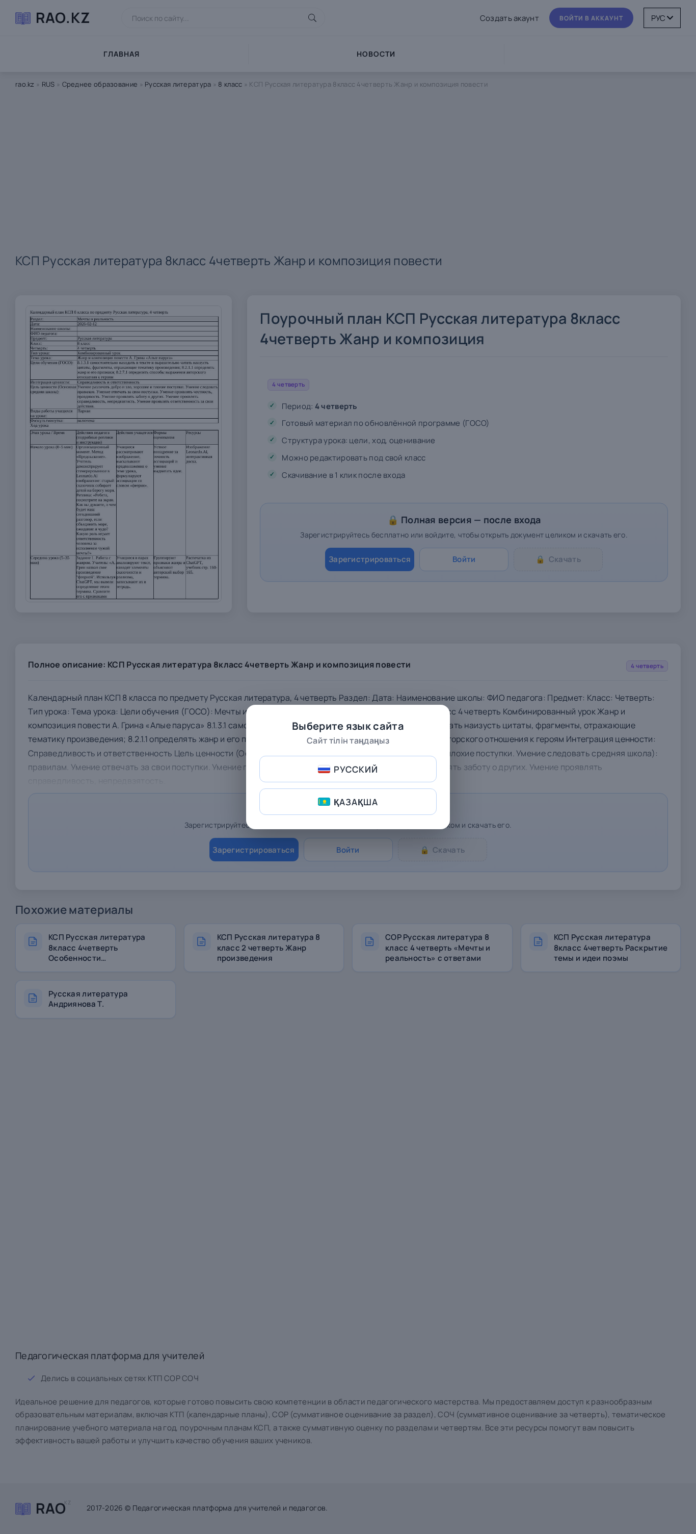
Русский (356, 769)
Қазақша (356, 802)
